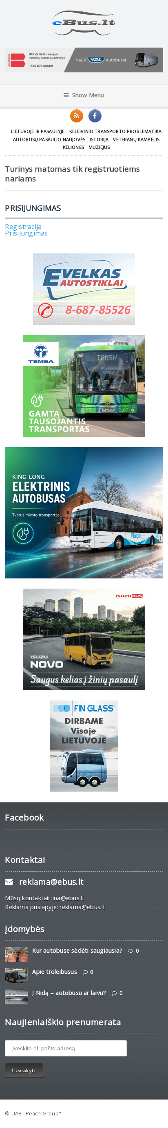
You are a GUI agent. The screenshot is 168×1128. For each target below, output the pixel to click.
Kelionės (73, 147)
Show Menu (88, 95)
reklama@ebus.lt (51, 881)
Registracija (23, 226)
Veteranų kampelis (136, 139)
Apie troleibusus (54, 971)
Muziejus (99, 147)
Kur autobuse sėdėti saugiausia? (77, 950)
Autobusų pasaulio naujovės (49, 139)
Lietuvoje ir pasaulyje (38, 131)
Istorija (99, 139)
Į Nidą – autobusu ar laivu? (69, 993)
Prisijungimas (26, 233)
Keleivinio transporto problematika (115, 131)
